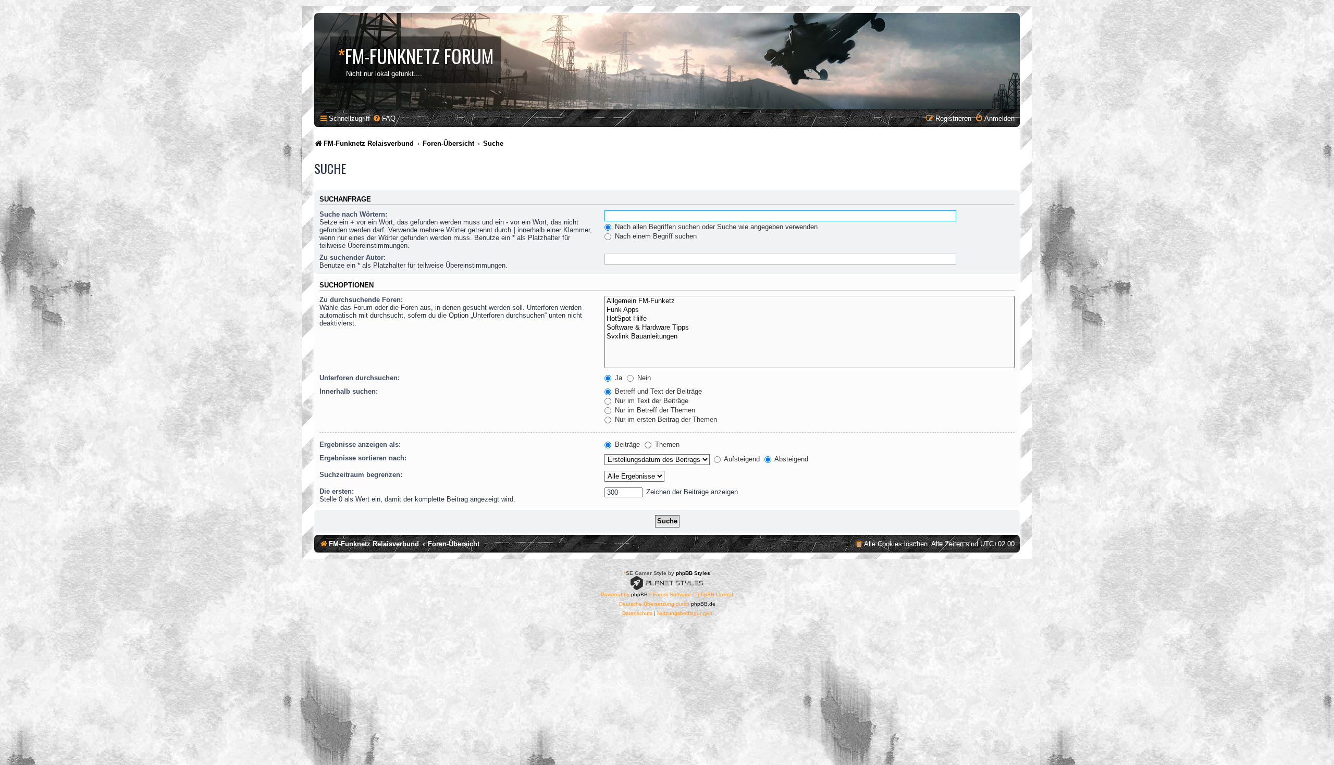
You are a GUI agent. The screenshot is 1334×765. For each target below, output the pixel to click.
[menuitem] (384, 118)
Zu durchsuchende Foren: (361, 300)
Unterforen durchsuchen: (359, 378)
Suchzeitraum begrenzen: (360, 475)
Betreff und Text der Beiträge (657, 391)
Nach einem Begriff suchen (655, 236)
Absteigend (790, 459)
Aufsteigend (741, 459)
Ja (617, 378)
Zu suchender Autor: (352, 257)
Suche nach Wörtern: (353, 214)
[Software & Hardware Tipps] (810, 327)
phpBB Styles (693, 573)
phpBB (639, 594)
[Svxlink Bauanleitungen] (810, 336)
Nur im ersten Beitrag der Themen (665, 419)
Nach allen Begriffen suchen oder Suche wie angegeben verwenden (715, 227)
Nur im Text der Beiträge (650, 401)
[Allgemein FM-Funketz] (810, 301)
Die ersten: (336, 491)
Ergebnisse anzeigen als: (360, 444)
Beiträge (626, 444)
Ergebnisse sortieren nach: (362, 458)
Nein (643, 378)
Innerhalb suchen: (348, 391)
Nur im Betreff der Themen (654, 410)
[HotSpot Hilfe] (810, 319)
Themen (666, 444)
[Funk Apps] (810, 310)
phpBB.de (703, 604)
